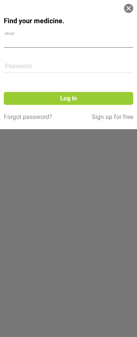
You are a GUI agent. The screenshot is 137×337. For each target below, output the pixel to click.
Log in (68, 98)
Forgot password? (28, 116)
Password (18, 66)
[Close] (128, 8)
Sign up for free (112, 116)
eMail (9, 33)
